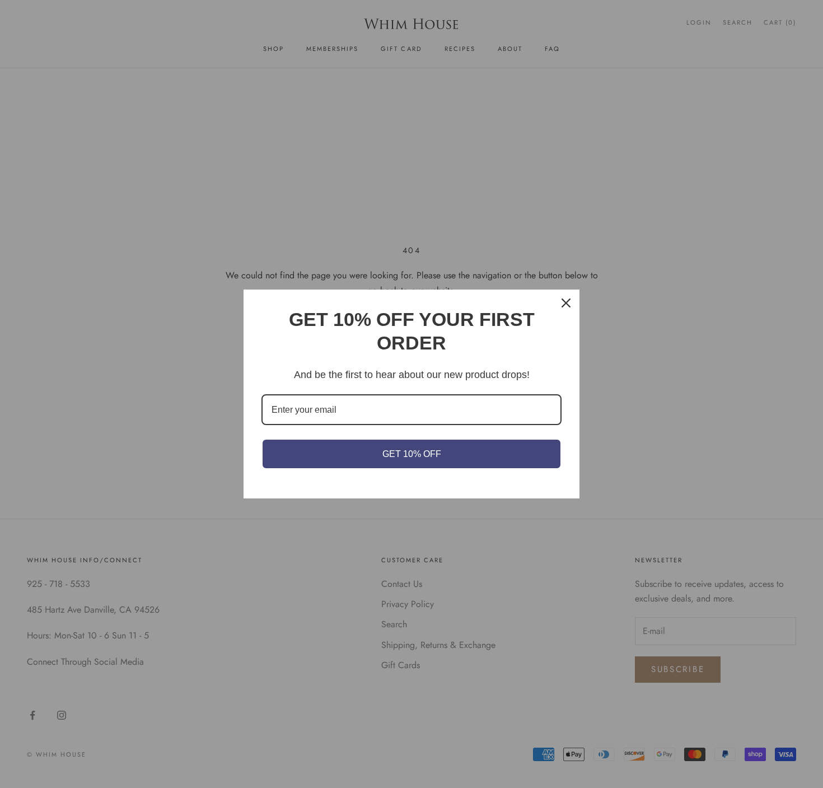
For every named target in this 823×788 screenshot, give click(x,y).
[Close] (566, 303)
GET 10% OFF (411, 454)
